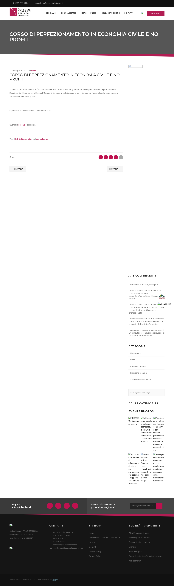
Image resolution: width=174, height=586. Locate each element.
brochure (22, 125)
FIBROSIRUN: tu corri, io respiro (144, 284)
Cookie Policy (95, 551)
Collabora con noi (111, 13)
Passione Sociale (138, 366)
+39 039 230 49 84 (20, 3)
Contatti (128, 13)
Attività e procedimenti (139, 533)
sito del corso (42, 139)
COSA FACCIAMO (68, 13)
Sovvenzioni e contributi (139, 542)
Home (91, 533)
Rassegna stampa (138, 373)
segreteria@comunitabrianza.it (49, 3)
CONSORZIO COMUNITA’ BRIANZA (104, 537)
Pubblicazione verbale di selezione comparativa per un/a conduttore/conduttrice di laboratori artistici (145, 294)
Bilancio (132, 547)
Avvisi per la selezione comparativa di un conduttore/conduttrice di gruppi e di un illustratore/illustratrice (146, 333)
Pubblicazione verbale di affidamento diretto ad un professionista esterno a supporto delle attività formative (146, 321)
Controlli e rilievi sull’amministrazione (145, 556)
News (83, 13)
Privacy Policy (95, 556)
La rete (92, 542)
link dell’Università (23, 139)
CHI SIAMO (51, 13)
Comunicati (135, 353)
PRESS (93, 13)
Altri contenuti (135, 561)
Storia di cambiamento (140, 380)
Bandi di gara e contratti (139, 537)
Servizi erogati (135, 551)
